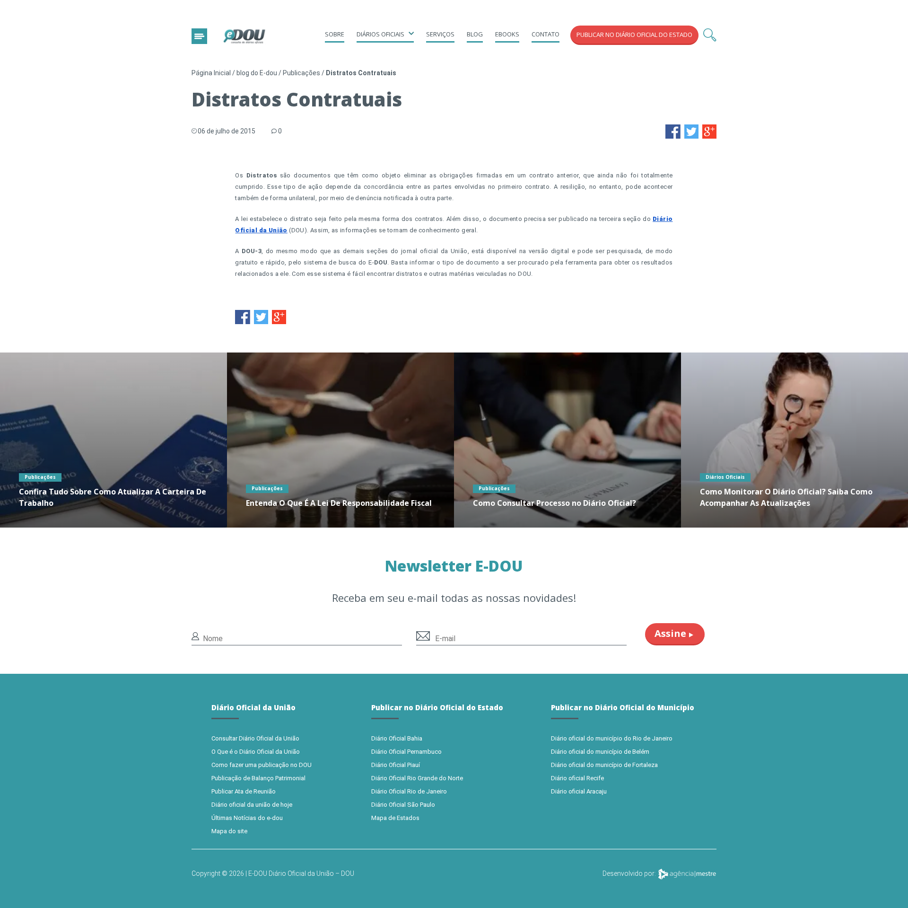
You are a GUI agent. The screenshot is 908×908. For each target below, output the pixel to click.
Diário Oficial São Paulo (403, 804)
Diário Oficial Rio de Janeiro (409, 791)
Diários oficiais (380, 34)
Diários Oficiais (725, 477)
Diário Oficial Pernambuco (406, 751)
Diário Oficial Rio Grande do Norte (417, 778)
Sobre (334, 34)
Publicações (301, 73)
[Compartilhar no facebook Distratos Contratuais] (673, 130)
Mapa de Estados (395, 817)
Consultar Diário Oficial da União (255, 738)
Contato (545, 34)
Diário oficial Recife (577, 778)
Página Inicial (211, 73)
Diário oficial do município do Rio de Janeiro (611, 738)
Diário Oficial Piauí (395, 764)
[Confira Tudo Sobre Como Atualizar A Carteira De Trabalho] (113, 440)
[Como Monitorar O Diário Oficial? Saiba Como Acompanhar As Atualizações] (794, 440)
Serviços (440, 34)
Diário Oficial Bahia (396, 738)
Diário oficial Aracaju (579, 791)
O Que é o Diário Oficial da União (255, 751)
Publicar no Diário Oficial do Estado (634, 34)
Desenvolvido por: (629, 873)
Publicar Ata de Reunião (243, 791)
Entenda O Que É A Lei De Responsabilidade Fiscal (339, 503)
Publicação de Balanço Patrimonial (258, 778)
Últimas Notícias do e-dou (247, 817)
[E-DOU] (244, 36)
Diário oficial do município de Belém (600, 751)
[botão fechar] (199, 36)
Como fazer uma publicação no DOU (261, 764)
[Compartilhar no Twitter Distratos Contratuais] (691, 130)
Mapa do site (229, 831)
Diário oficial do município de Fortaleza (604, 764)
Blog (475, 34)
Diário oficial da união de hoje (251, 804)
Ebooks (507, 34)
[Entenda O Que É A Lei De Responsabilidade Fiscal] (340, 440)
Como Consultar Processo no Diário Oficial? (554, 503)
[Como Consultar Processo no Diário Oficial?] (567, 440)
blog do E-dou (256, 73)
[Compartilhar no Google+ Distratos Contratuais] (709, 130)
